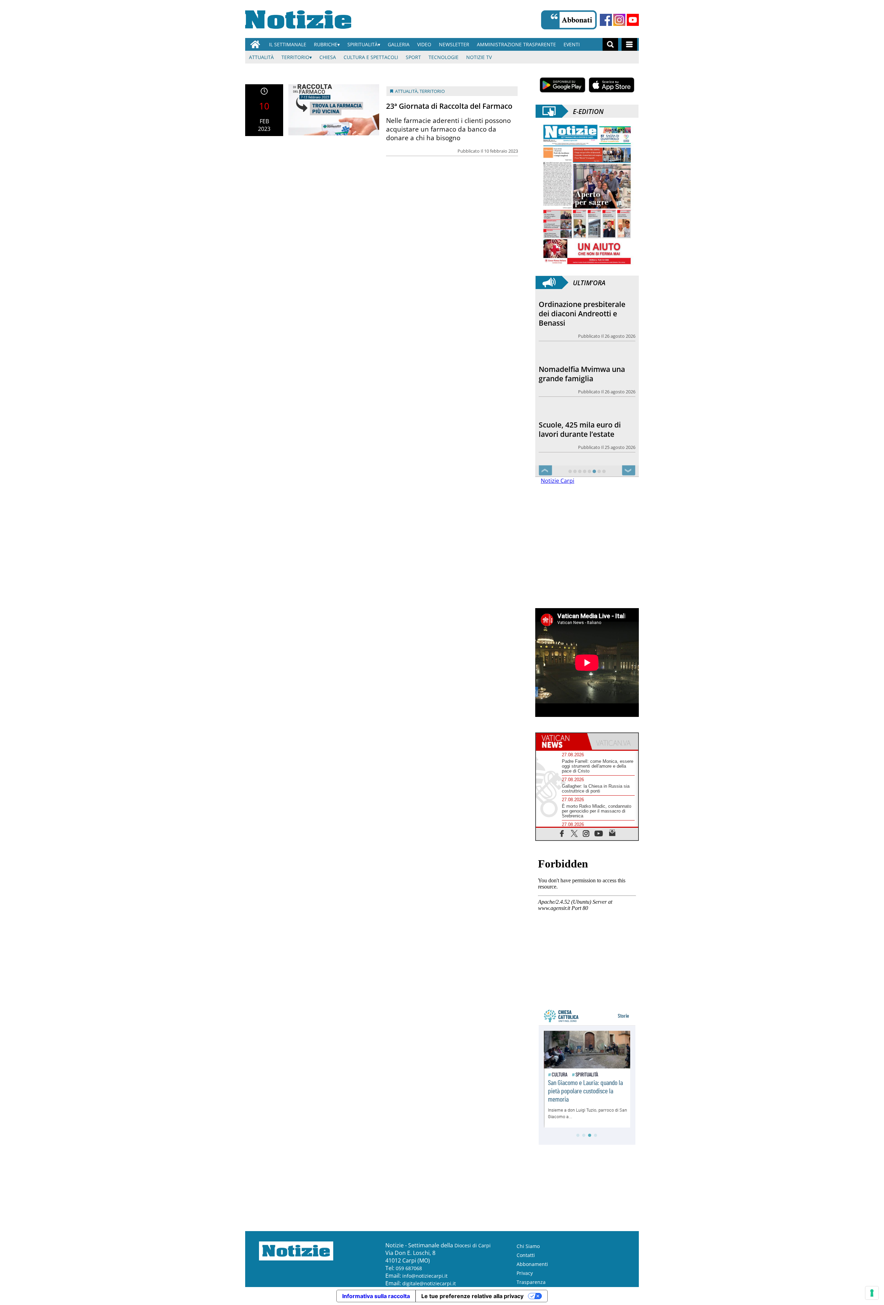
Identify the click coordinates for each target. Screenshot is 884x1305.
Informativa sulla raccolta (376, 1296)
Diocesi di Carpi (472, 1245)
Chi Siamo (528, 1246)
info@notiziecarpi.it (425, 1276)
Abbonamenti (532, 1264)
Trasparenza (531, 1282)
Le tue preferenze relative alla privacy (472, 1296)
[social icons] (562, 833)
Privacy (525, 1273)
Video (424, 44)
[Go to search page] (610, 44)
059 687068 (409, 1268)
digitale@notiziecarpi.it (429, 1283)
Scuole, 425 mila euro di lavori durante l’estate (580, 364)
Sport (413, 57)
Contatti (526, 1255)
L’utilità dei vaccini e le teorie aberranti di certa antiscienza (580, 425)
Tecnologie (444, 57)
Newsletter (454, 44)
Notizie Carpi (557, 480)
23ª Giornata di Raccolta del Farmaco (449, 106)
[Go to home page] (255, 44)
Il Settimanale (287, 44)
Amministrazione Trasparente (516, 44)
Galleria (399, 44)
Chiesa (327, 57)
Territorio (295, 57)
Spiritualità (362, 44)
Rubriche (325, 44)
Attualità (261, 57)
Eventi (572, 44)
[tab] (561, 741)
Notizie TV (479, 57)
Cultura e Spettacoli (371, 57)
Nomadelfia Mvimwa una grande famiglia (582, 308)
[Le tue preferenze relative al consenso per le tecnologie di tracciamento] (871, 1292)
